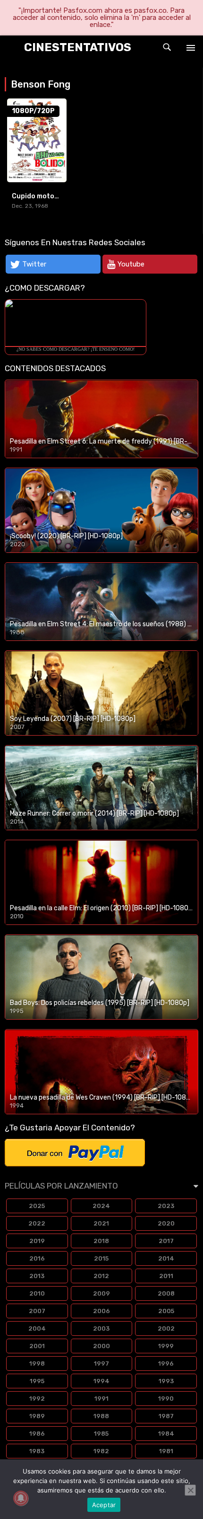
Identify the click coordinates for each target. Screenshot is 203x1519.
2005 (166, 1311)
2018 (101, 1240)
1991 (101, 1398)
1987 (166, 1416)
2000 (101, 1346)
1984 (166, 1433)
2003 (101, 1328)
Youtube (131, 264)
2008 (166, 1293)
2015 (101, 1258)
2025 (37, 1205)
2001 (37, 1346)
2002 (166, 1328)
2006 (101, 1311)
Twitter (34, 264)
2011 (166, 1275)
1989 (37, 1416)
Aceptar (104, 1505)
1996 (166, 1363)
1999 (166, 1346)
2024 (101, 1205)
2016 (37, 1258)
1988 (101, 1416)
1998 (37, 1363)
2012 (101, 1275)
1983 (36, 1451)
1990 (166, 1398)
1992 (37, 1398)
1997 (101, 1363)
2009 (101, 1293)
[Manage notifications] (20, 1498)
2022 (36, 1223)
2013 (36, 1275)
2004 (37, 1328)
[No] (190, 1490)
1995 (37, 1381)
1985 (101, 1433)
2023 (166, 1205)
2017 (166, 1240)
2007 (37, 1311)
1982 (101, 1451)
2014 (166, 1258)
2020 (166, 1223)
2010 (37, 1293)
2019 (37, 1240)
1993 (166, 1381)
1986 (37, 1433)
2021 (101, 1223)
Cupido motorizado (44, 196)
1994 (101, 1381)
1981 (166, 1451)
